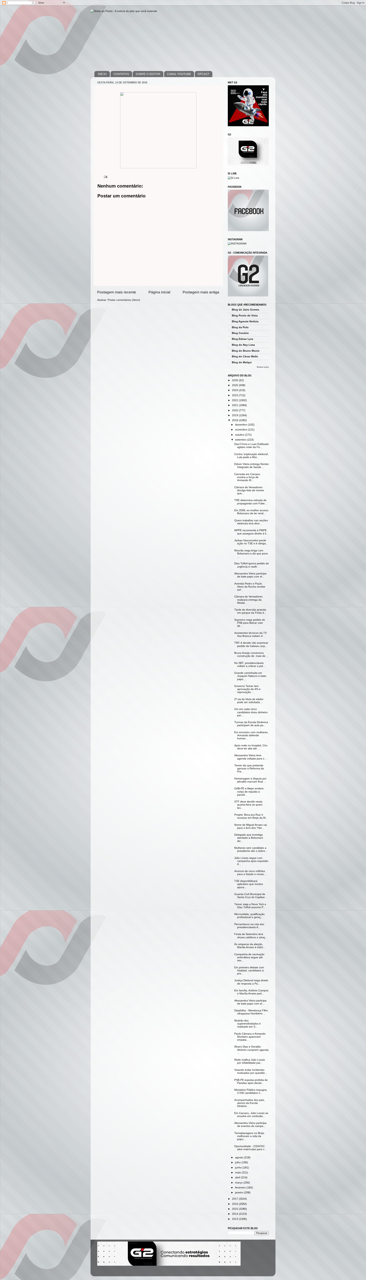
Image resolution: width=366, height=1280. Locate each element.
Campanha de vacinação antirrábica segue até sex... (249, 957)
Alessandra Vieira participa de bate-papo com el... (250, 575)
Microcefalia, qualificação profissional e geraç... (249, 916)
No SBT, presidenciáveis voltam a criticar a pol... (249, 665)
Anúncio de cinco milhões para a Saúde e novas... (250, 873)
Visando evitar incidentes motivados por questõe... (250, 1071)
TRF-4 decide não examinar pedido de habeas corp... (251, 644)
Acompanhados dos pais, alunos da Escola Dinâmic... (249, 1103)
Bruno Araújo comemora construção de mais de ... (251, 654)
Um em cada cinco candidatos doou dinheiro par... (251, 712)
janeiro (239, 1192)
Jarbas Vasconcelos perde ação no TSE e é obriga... (251, 542)
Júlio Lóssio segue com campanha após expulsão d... (251, 861)
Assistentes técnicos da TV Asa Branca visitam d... (250, 634)
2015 (235, 1208)
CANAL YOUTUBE (179, 74)
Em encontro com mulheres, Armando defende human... (251, 735)
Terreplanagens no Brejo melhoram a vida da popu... (249, 1136)
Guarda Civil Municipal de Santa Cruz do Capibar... (250, 896)
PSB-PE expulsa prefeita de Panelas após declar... (251, 1081)
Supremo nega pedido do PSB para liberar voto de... (249, 622)
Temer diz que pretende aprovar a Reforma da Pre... (249, 768)
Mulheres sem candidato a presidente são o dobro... (250, 849)
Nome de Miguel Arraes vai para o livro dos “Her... (250, 826)
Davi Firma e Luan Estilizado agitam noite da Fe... (251, 446)
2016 (235, 1204)
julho (238, 1162)
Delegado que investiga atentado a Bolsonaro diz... (248, 837)
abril (238, 1177)
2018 (235, 420)
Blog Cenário (240, 333)
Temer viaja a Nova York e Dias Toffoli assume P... (250, 906)
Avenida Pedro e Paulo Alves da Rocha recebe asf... (249, 586)
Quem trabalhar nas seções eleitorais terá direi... (251, 522)
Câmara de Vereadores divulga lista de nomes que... (249, 490)
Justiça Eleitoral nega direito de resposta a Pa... (251, 982)
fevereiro (240, 1187)
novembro (241, 429)
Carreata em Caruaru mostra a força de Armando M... (247, 477)
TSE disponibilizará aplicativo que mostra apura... (248, 884)
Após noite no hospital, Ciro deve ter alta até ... (250, 747)
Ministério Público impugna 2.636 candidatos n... (250, 1091)
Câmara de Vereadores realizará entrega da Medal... (248, 599)
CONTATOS (121, 74)
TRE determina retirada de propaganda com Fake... (250, 502)
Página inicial (159, 292)
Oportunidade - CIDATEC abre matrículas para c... (250, 1148)
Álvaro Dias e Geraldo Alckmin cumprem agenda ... (251, 1049)
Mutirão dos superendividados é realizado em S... (247, 1023)
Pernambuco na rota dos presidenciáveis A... (249, 926)
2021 (235, 405)
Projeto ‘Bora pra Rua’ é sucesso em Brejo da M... (251, 816)
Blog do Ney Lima (243, 344)
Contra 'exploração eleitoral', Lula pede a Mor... (251, 456)
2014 (235, 1213)
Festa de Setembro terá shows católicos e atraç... (250, 936)
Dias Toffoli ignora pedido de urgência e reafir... (251, 565)
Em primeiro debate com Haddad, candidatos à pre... (249, 970)
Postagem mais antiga (201, 292)
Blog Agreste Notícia (245, 321)
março (239, 1182)
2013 (235, 1219)
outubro (240, 434)
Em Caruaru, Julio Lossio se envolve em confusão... (251, 1115)
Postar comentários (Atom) (124, 300)
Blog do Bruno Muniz (245, 350)
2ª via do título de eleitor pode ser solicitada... (248, 701)
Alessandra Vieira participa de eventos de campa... (250, 1124)
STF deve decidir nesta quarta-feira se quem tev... (248, 804)
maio (238, 1172)
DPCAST (203, 74)
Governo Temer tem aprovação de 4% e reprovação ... (247, 689)
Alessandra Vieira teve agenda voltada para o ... (250, 757)
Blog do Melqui (242, 362)
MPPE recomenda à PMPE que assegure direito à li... (251, 532)
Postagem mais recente (116, 292)
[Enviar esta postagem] (105, 176)
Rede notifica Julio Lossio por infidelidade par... (249, 1061)
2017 (235, 1198)
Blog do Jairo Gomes (245, 309)
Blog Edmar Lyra (242, 339)
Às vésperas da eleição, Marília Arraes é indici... (249, 946)
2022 (235, 400)
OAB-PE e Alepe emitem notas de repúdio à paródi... (249, 791)
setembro (241, 439)
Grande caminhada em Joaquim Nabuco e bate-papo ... (250, 676)
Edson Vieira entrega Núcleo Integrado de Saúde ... (251, 466)
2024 (235, 390)
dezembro (241, 424)
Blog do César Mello (245, 356)
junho (238, 1167)
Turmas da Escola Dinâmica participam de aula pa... (251, 724)
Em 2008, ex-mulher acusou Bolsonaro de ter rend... (251, 512)
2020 (235, 410)
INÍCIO (102, 74)
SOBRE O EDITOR (148, 74)
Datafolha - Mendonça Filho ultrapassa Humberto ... (251, 1012)
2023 (235, 395)
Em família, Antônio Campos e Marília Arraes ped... (251, 992)
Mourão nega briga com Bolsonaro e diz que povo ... (251, 553)
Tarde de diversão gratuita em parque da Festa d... (250, 611)
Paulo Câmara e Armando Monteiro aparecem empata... (250, 1036)
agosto (239, 1157)
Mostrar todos (263, 367)
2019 (235, 415)
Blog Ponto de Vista (245, 315)
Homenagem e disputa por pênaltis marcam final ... (250, 780)
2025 (235, 385)
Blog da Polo (240, 327)
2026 (235, 380)
